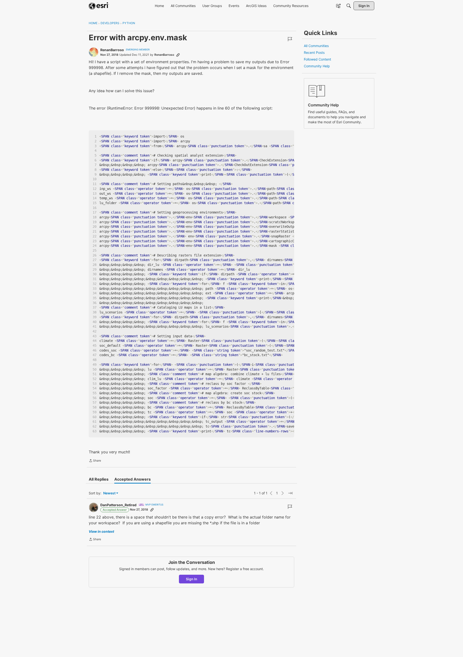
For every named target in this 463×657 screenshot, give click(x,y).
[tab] (98, 479)
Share (95, 461)
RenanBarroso (112, 50)
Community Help (317, 66)
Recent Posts (314, 52)
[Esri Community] (99, 5)
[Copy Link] (178, 55)
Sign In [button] (191, 579)
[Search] (348, 5)
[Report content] (290, 39)
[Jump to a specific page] (290, 493)
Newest (109, 493)
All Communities (316, 46)
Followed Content (317, 59)
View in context (101, 531)
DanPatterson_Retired (118, 505)
